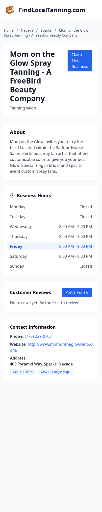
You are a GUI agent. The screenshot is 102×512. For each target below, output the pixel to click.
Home (9, 30)
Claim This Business (80, 60)
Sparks (46, 30)
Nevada (27, 30)
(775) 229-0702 (38, 336)
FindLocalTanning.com (52, 10)
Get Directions (23, 372)
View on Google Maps (55, 372)
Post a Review (77, 292)
